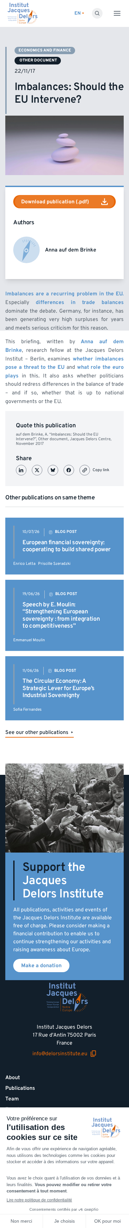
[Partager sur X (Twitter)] (37, 470)
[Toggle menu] (117, 13)
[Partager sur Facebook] (69, 470)
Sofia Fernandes (27, 709)
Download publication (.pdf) (55, 201)
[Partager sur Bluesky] (53, 470)
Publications (20, 1088)
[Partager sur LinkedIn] (21, 470)
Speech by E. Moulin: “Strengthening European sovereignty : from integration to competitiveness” (61, 615)
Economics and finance (45, 50)
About (12, 1077)
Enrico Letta (24, 563)
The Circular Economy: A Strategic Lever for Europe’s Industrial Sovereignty (58, 688)
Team (12, 1098)
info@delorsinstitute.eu (59, 1054)
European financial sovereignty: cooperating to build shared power (66, 546)
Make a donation (41, 965)
